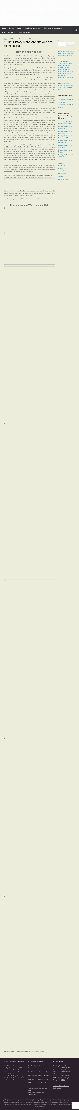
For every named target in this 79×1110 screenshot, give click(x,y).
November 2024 (63, 179)
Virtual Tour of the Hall (65, 63)
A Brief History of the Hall (66, 85)
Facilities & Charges (33, 28)
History (19, 28)
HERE (63, 1080)
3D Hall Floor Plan (63, 67)
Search (60, 41)
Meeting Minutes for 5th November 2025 (65, 137)
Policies (11, 32)
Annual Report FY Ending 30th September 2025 (65, 123)
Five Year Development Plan (55, 28)
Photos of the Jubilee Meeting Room (64, 74)
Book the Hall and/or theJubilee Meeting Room (65, 54)
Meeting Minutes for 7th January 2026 (65, 132)
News (11, 28)
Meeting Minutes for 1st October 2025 (65, 142)
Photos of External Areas (65, 77)
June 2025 (61, 171)
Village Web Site (24, 32)
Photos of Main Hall (64, 69)
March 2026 (61, 165)
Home (4, 28)
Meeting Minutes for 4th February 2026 (65, 127)
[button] (76, 30)
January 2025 (62, 176)
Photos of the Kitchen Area (66, 71)
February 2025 (62, 174)
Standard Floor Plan (64, 65)
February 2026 (62, 168)
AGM (3, 32)
